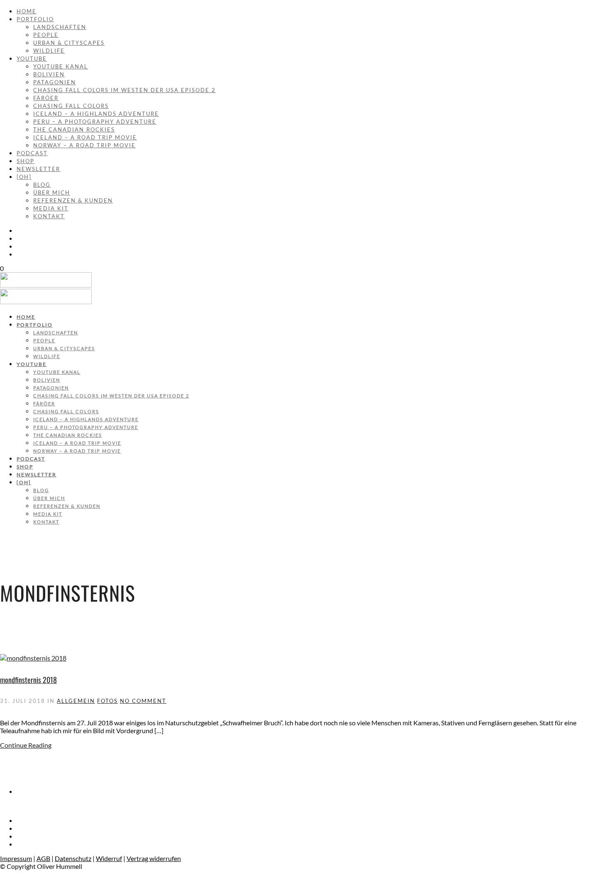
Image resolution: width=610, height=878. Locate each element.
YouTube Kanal (60, 66)
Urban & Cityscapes (69, 42)
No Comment (143, 701)
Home (27, 11)
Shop (25, 161)
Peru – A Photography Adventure (94, 121)
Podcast (32, 153)
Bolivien (49, 74)
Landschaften (59, 27)
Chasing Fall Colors (71, 105)
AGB (43, 858)
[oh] (24, 176)
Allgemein (76, 701)
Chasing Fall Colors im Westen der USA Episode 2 (124, 90)
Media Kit (50, 208)
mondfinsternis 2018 (28, 679)
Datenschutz (73, 858)
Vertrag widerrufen (154, 858)
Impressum (16, 858)
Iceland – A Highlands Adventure (96, 113)
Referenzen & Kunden (73, 200)
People (46, 35)
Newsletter (38, 169)
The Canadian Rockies (74, 129)
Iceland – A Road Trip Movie (85, 137)
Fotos (107, 701)
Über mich (51, 192)
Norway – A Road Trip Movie (84, 145)
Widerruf (109, 858)
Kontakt (49, 216)
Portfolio (35, 19)
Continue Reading (25, 745)
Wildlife (49, 50)
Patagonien (54, 82)
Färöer (46, 98)
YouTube (32, 58)
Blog (42, 184)
